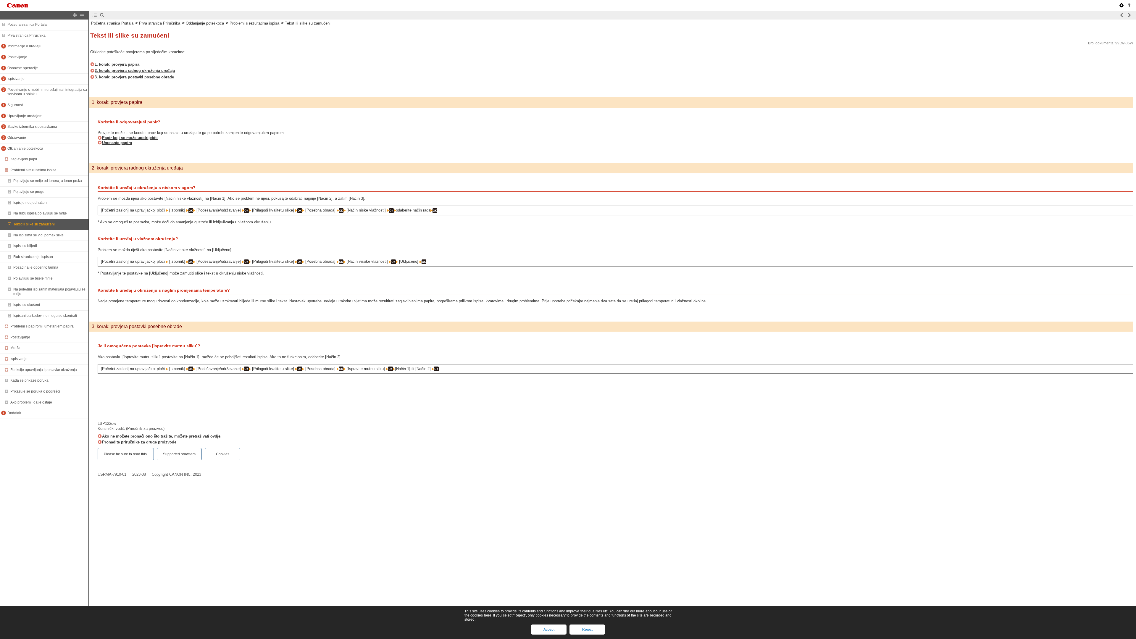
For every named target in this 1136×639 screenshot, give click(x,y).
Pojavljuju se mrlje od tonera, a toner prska (47, 181)
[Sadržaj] (94, 15)
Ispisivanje (16, 79)
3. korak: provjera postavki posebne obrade (134, 77)
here (487, 615)
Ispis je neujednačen (30, 203)
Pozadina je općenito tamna (35, 267)
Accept (548, 629)
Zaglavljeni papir (23, 159)
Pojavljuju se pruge (28, 192)
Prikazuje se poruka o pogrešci (35, 391)
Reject (587, 629)
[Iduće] (1129, 15)
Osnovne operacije (22, 68)
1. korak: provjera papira (117, 64)
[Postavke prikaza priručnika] (1121, 5)
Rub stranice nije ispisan (33, 257)
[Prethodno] (1122, 15)
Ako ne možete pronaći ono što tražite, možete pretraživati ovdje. (162, 436)
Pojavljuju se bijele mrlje (33, 278)
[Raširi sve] (75, 15)
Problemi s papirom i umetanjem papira (42, 326)
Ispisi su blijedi (25, 246)
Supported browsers (179, 454)
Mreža (15, 348)
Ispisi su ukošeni (26, 305)
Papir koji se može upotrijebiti (130, 137)
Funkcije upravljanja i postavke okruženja (43, 370)
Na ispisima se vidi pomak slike (38, 235)
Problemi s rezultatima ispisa (33, 170)
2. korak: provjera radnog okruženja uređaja (135, 70)
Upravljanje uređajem (24, 116)
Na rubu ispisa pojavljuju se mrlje (40, 213)
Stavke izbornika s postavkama (32, 127)
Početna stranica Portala (27, 24)
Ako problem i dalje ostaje (31, 402)
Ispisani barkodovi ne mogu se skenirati (45, 316)
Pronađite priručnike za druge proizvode (139, 442)
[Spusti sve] (82, 15)
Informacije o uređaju (24, 46)
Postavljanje (17, 57)
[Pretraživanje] (102, 15)
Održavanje (16, 137)
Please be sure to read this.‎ (126, 454)
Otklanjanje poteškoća (25, 148)
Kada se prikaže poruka (29, 380)
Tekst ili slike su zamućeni (34, 224)
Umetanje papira (117, 143)
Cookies (222, 454)
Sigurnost (15, 105)
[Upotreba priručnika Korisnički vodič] (1129, 5)
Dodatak (14, 413)
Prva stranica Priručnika (26, 35)
